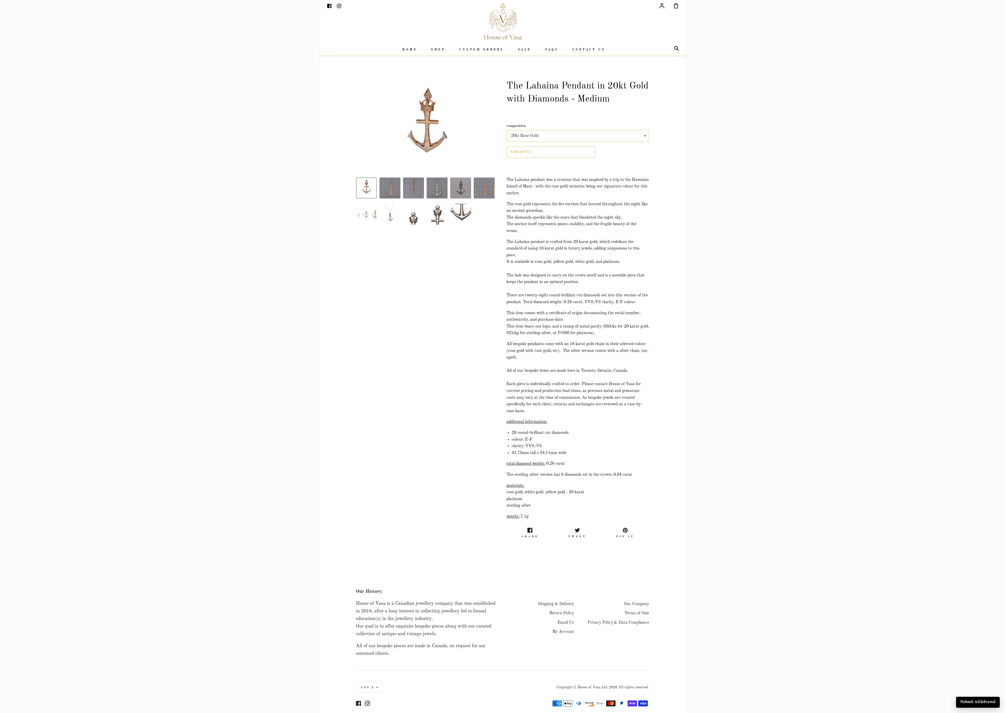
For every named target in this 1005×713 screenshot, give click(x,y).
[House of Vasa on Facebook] (358, 703)
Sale (524, 49)
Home (409, 49)
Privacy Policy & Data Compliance (618, 623)
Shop (438, 49)
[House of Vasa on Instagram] (367, 703)
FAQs (551, 49)
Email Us (565, 623)
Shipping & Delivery (556, 604)
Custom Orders (481, 49)
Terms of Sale (636, 613)
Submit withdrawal (978, 702)
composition (516, 126)
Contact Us (588, 49)
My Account (563, 632)
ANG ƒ (367, 687)
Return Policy (561, 613)
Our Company (636, 604)
